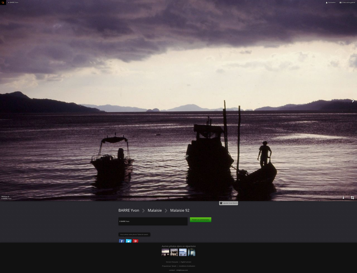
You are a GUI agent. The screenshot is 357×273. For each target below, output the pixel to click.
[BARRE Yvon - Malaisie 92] (165, 252)
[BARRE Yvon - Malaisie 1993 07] (174, 252)
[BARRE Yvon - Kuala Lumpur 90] (191, 252)
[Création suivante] (353, 101)
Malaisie (155, 210)
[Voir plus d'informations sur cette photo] (343, 197)
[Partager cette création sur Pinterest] (135, 241)
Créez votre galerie (348, 2)
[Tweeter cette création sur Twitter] (129, 241)
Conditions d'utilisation (187, 266)
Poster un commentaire (200, 220)
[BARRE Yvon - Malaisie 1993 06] (183, 252)
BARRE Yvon (129, 210)
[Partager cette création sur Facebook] (122, 241)
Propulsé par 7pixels (169, 266)
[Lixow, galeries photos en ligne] (3, 2)
